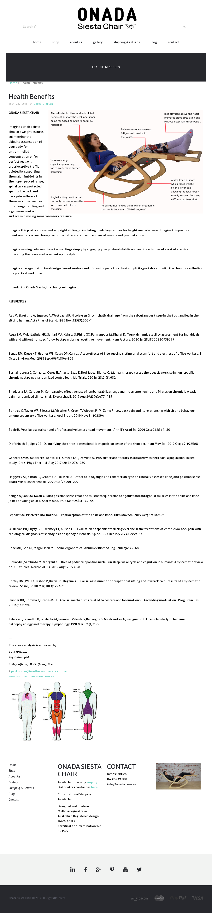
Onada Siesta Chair (20, 898)
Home (37, 42)
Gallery (98, 42)
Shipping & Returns (127, 42)
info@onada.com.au (121, 784)
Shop (55, 42)
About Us (76, 42)
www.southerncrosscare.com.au (31, 676)
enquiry (92, 782)
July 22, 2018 (18, 104)
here (94, 787)
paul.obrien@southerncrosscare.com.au (39, 671)
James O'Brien (43, 104)
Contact (173, 42)
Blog (154, 42)
